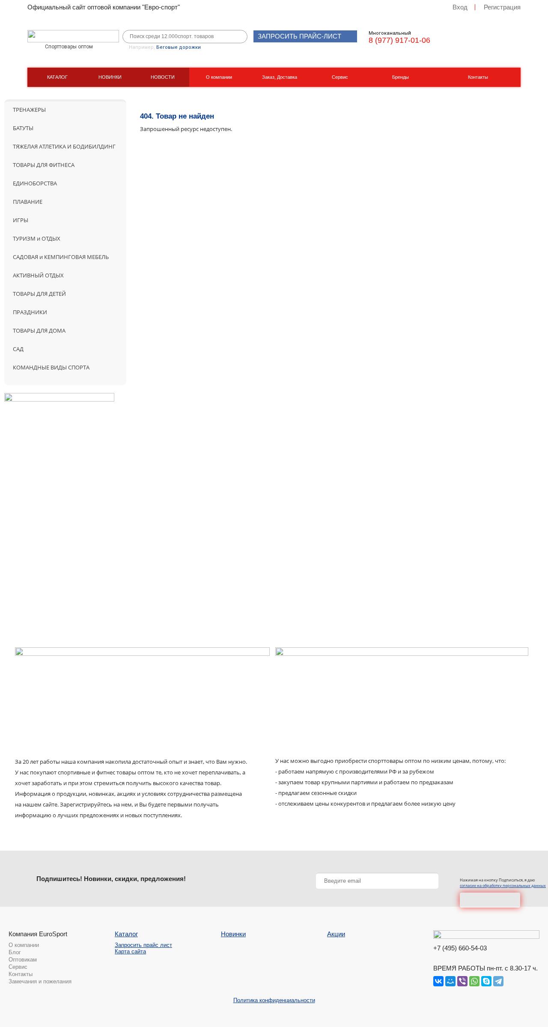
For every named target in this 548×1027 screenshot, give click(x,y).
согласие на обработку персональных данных (503, 885)
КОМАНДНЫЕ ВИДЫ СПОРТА (51, 367)
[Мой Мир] (450, 981)
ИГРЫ (20, 220)
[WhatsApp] (474, 981)
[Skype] (486, 981)
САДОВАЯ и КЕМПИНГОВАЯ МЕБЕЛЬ (61, 257)
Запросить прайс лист (143, 945)
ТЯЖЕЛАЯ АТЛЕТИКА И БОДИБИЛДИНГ (64, 146)
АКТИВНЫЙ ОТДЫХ (38, 275)
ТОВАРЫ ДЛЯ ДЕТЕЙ (39, 294)
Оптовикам (23, 959)
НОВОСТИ (163, 77)
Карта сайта (130, 951)
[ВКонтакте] (438, 981)
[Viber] (462, 981)
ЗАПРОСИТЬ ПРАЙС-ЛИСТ (299, 36)
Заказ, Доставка (279, 77)
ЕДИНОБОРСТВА (35, 183)
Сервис (340, 77)
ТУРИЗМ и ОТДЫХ (36, 238)
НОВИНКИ (110, 77)
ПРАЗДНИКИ (30, 312)
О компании (219, 77)
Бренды (400, 77)
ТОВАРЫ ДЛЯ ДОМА (39, 330)
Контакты (478, 77)
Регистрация (502, 7)
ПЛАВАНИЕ (27, 201)
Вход (460, 7)
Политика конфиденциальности (274, 1000)
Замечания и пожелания (40, 981)
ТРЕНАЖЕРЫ (29, 109)
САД (18, 349)
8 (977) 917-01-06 (399, 40)
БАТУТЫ (23, 128)
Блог (15, 952)
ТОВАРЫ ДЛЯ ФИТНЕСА (43, 165)
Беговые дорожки (178, 47)
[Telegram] (498, 981)
